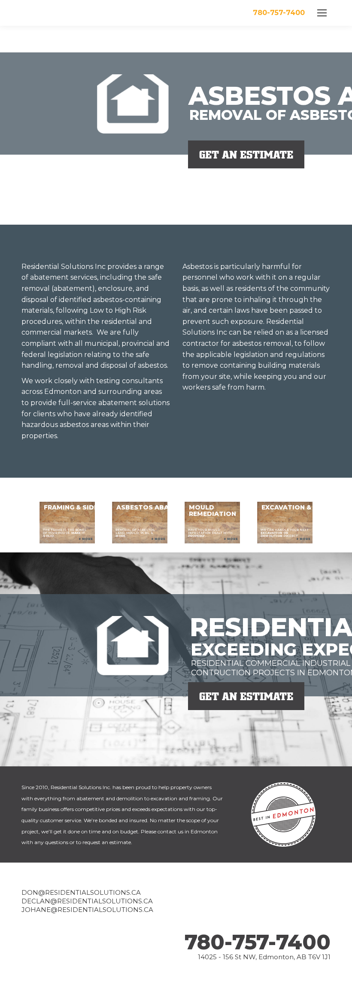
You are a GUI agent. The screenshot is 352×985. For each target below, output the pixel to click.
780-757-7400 (258, 942)
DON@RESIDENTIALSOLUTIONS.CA (81, 892)
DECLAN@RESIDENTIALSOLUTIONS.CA (87, 901)
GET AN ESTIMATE (246, 154)
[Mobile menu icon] (322, 12)
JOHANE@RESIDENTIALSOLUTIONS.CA (87, 910)
